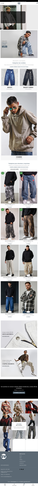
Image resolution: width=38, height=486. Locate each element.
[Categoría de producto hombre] (19, 126)
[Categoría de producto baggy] (9, 79)
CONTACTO (21, 463)
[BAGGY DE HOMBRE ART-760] (28, 224)
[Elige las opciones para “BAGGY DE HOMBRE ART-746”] (27, 275)
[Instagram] (20, 469)
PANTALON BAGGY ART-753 (9, 314)
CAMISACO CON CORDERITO (28, 314)
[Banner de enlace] (19, 44)
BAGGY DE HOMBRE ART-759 (28, 204)
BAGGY (8, 205)
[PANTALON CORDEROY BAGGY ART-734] (10, 261)
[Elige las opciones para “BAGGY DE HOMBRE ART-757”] (9, 239)
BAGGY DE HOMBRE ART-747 (9, 204)
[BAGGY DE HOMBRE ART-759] (28, 188)
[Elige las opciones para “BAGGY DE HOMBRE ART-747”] (9, 202)
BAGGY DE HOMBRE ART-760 (28, 241)
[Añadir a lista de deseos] (10, 202)
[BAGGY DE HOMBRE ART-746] (28, 261)
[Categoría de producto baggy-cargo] (28, 79)
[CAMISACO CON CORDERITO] (28, 297)
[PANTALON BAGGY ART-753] (10, 297)
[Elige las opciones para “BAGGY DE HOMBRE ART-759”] (27, 202)
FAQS (20, 457)
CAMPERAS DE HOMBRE (30, 315)
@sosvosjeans (19, 425)
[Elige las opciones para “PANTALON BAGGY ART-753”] (9, 312)
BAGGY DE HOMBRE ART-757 (9, 241)
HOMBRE (11, 205)
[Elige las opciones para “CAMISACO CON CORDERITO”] (27, 312)
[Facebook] (21, 469)
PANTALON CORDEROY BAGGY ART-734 (9, 277)
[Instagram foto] (6, 407)
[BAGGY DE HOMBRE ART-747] (10, 188)
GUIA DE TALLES (22, 461)
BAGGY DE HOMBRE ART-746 (28, 277)
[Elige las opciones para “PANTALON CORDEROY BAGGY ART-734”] (9, 275)
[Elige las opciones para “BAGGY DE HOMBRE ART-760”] (27, 239)
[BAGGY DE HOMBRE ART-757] (10, 224)
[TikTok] (23, 469)
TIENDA (20, 459)
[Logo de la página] (19, 3)
